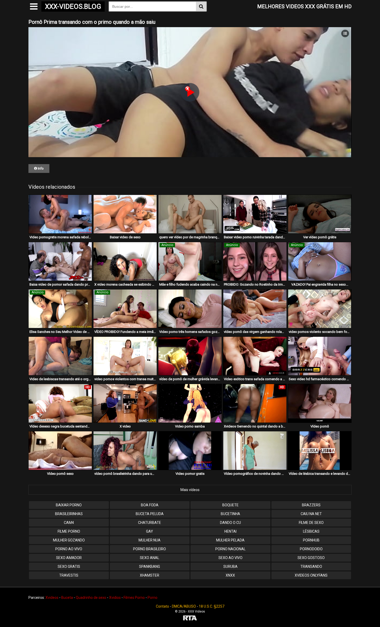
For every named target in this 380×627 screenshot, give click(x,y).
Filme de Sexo (311, 523)
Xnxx (230, 575)
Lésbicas (311, 531)
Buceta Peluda (150, 514)
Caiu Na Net (311, 514)
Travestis (68, 575)
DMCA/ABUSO (184, 606)
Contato (162, 606)
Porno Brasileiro (149, 549)
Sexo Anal (149, 558)
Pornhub (311, 540)
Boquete (230, 505)
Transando (311, 566)
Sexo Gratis (69, 566)
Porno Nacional (230, 549)
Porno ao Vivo (68, 549)
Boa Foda (149, 505)
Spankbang (149, 566)
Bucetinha (230, 514)
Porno (152, 597)
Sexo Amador (69, 558)
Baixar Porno (69, 505)
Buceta (67, 597)
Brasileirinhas (69, 514)
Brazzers (311, 505)
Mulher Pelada (230, 540)
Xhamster (149, 575)
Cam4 (69, 523)
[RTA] (190, 618)
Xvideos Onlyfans (311, 575)
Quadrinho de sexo (91, 597)
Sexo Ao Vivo (230, 558)
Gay (149, 531)
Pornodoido (311, 549)
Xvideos (51, 597)
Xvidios (115, 597)
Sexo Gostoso (311, 558)
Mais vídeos (190, 490)
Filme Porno (69, 531)
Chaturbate (149, 523)
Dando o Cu (230, 523)
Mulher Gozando (69, 540)
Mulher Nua (150, 540)
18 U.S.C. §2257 (211, 606)
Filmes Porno (134, 597)
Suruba (230, 566)
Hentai (230, 531)
